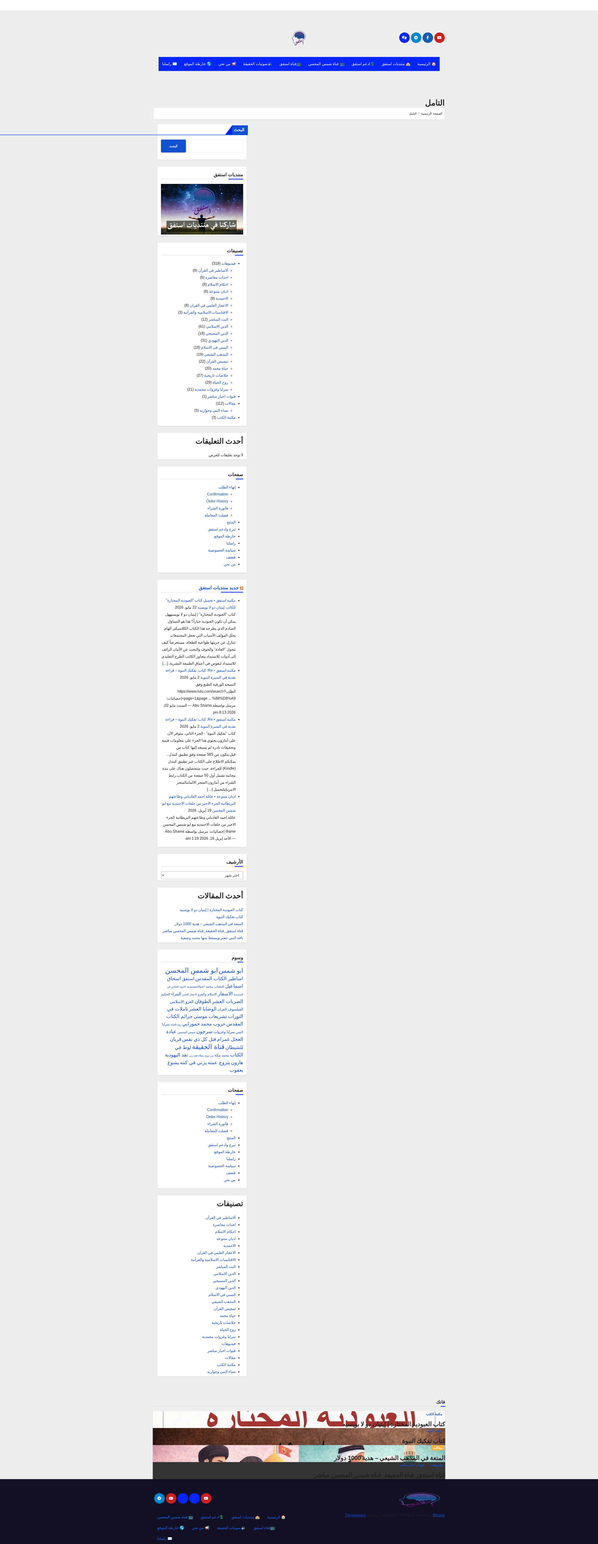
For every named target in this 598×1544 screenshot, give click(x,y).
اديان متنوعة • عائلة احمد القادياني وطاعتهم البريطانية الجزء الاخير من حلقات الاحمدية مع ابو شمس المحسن (199, 803)
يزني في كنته (193, 1062)
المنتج (231, 522)
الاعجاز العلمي (189, 994)
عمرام (223, 1039)
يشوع (173, 1062)
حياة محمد (220, 368)
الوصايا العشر (203, 1008)
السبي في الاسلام (214, 347)
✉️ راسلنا (169, 64)
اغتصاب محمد (215, 986)
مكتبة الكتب (226, 417)
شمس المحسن (187, 1032)
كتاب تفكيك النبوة (229, 917)
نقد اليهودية (176, 1054)
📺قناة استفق (290, 64)
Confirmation (217, 494)
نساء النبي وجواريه (214, 410)
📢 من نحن (227, 64)
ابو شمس (231, 970)
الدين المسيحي (217, 333)
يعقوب (236, 1070)
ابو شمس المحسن (191, 970)
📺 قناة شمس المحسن (326, 64)
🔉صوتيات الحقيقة (257, 64)
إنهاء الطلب (227, 487)
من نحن (230, 564)
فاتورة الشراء (217, 508)
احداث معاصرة (216, 277)
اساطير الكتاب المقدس (219, 978)
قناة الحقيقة (208, 1046)
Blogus (439, 1515)
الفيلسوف (235, 1009)
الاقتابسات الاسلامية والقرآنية (205, 312)
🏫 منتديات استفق (396, 64)
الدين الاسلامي (217, 326)
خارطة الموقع (225, 536)
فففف (231, 557)
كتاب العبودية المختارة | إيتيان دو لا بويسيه (211, 910)
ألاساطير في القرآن (213, 270)
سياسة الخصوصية (222, 550)
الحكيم (165, 994)
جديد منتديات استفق (219, 587)
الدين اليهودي (218, 340)
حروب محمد (213, 1023)
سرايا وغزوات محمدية (211, 389)
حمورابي (191, 1023)
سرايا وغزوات (224, 1032)
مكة (217, 1055)
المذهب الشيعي (216, 354)
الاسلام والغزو (207, 994)
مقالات (230, 403)
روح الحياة (220, 382)
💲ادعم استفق (363, 64)
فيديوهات (228, 263)
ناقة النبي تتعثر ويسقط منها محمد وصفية (212, 938)
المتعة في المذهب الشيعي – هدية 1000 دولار (208, 924)
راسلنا (231, 543)
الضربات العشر (227, 1001)
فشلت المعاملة (216, 515)
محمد (225, 1055)
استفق (188, 978)
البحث (239, 129)
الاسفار (225, 993)
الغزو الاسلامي (182, 1002)
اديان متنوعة (218, 291)
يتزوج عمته (219, 1062)
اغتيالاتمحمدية (196, 986)
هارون (237, 1062)
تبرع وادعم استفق (222, 529)
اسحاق (174, 978)
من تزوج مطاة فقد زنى (201, 1055)
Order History (217, 501)
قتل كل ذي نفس (199, 1039)
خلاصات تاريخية (216, 375)
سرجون (204, 1031)
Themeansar (355, 1515)
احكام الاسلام (218, 284)
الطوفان (203, 1001)
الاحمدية (222, 298)
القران (222, 1009)
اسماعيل (234, 986)
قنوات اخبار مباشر (221, 396)
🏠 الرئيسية (426, 64)
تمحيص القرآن (217, 361)
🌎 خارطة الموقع (197, 64)
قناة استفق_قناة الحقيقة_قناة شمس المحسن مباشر (203, 931)
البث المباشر (218, 319)
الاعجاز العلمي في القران (209, 305)
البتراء (176, 993)
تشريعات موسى (210, 1016)
